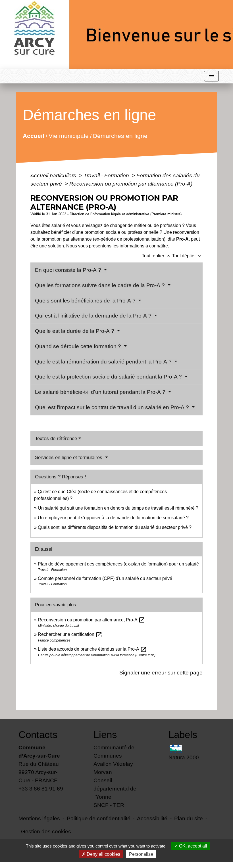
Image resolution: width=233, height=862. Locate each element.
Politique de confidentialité (98, 818)
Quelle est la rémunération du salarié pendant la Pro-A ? (104, 362)
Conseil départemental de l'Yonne (114, 788)
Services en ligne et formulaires (69, 457)
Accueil (33, 135)
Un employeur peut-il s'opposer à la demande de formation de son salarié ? (113, 517)
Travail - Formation (107, 175)
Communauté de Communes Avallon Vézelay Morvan (113, 759)
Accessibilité (152, 818)
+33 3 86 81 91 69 (40, 788)
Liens (105, 734)
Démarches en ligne (120, 135)
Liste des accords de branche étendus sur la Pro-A (92, 649)
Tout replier (156, 255)
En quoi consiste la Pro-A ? (69, 270)
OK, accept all (192, 846)
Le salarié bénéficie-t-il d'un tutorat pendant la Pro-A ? (101, 392)
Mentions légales (39, 818)
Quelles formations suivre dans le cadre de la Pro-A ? (100, 285)
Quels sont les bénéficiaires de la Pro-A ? (86, 301)
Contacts (38, 734)
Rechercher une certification (70, 634)
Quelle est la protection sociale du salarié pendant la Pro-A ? (109, 377)
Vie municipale (69, 135)
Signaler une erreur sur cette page (161, 672)
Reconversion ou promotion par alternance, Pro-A (91, 619)
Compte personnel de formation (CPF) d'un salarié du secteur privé (105, 578)
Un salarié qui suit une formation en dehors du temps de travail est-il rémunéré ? (118, 508)
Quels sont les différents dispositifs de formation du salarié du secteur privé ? (115, 527)
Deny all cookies (103, 854)
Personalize (141, 854)
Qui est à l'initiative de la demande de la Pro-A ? (94, 316)
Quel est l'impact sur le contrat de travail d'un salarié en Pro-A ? (112, 407)
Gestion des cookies (46, 831)
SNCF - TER (108, 805)
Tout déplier (187, 255)
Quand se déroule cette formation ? (78, 346)
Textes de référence (56, 438)
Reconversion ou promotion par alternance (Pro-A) (130, 183)
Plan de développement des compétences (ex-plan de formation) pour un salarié (118, 564)
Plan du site (188, 818)
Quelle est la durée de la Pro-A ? (75, 331)
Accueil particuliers (54, 175)
